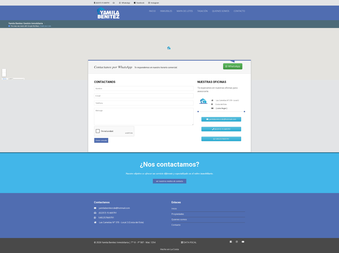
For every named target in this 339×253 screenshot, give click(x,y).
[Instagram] (237, 241)
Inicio (174, 208)
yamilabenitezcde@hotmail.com (222, 119)
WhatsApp (125, 3)
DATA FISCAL (190, 242)
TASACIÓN (202, 11)
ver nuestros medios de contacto (169, 181)
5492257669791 (222, 139)
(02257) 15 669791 (103, 3)
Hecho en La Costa (169, 249)
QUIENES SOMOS (220, 11)
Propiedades (177, 214)
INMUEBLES (166, 11)
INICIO (152, 11)
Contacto (175, 224)
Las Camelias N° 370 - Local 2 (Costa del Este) (121, 222)
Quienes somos (179, 219)
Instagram (154, 3)
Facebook (140, 3)
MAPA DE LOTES (185, 11)
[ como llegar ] (221, 108)
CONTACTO (239, 11)
